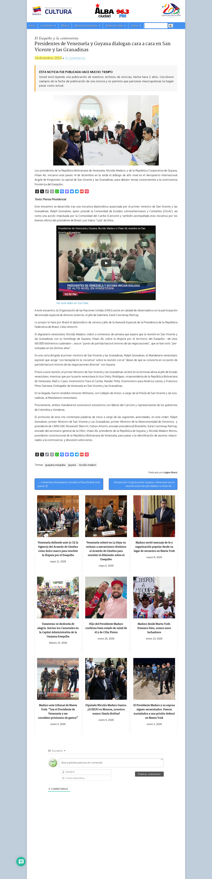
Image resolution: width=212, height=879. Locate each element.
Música (65, 25)
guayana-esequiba (55, 464)
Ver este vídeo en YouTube (72, 303)
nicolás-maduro (87, 464)
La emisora (47, 25)
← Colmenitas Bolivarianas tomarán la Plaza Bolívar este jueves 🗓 (69, 484)
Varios (134, 25)
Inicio (32, 25)
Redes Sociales (114, 25)
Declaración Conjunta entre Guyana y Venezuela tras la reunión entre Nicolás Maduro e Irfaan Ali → (144, 484)
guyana (72, 464)
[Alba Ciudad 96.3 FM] (106, 11)
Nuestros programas (86, 25)
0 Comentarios (75, 58)
